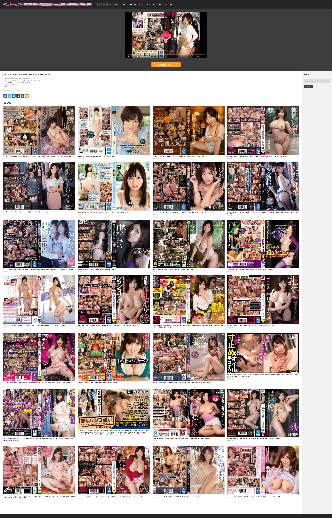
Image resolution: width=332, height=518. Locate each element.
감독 (160, 4)
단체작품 (8, 90)
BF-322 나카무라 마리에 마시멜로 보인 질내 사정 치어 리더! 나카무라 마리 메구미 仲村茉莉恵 (251, 269)
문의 (165, 4)
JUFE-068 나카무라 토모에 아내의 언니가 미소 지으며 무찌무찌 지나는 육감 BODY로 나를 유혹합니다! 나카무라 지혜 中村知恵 (110, 496)
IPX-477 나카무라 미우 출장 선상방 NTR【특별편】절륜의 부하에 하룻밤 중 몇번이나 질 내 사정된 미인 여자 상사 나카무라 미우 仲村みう (38, 269)
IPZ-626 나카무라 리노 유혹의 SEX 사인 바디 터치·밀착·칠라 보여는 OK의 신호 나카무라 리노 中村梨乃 (179, 156)
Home (124, 4)
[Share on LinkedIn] (14, 96)
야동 (171, 4)
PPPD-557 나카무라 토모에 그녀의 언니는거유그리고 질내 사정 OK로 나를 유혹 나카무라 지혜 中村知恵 (253, 496)
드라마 (11, 90)
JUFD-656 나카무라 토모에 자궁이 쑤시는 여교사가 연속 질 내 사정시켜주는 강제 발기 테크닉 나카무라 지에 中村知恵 (257, 156)
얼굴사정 (19, 90)
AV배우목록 (133, 4)
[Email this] (27, 96)
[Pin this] (22, 96)
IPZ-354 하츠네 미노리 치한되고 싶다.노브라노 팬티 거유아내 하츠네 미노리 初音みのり (25, 212)
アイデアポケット (12, 84)
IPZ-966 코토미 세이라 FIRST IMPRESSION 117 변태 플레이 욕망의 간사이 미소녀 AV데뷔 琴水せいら (104, 212)
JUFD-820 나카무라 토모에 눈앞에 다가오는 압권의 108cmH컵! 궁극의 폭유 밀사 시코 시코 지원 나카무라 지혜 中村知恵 (108, 325)
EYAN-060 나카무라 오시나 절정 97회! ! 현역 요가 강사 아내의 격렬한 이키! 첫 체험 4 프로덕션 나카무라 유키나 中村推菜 (34, 325)
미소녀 (15, 90)
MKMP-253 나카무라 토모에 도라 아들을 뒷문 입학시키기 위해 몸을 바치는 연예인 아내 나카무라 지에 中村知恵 (181, 438)
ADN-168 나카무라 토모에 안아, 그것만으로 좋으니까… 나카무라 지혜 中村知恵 (173, 269)
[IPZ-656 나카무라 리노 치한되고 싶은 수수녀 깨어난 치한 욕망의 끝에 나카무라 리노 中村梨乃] (39, 130)
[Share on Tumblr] (18, 96)
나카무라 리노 (17, 82)
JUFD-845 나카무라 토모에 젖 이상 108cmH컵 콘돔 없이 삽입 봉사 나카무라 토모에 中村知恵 (250, 325)
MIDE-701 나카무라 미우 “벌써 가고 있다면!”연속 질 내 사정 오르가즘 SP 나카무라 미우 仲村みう (177, 496)
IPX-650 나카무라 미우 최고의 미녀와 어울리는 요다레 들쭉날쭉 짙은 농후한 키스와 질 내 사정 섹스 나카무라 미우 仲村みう (184, 212)
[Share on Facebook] (5, 96)
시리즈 (147, 4)
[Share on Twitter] (9, 96)
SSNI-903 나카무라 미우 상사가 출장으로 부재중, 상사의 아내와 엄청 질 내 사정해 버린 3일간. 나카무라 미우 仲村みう (183, 382)
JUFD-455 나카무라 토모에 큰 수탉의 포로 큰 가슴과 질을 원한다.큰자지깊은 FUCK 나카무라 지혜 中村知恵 (254, 438)
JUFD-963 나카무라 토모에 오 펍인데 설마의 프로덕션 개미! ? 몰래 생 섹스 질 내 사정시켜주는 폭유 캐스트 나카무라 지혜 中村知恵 (36, 382)
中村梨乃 (10, 82)
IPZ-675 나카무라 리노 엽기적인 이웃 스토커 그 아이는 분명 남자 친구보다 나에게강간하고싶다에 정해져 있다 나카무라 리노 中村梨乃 (37, 156)
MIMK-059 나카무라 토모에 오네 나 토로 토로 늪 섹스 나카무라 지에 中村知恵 (97, 382)
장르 (154, 4)
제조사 (141, 4)
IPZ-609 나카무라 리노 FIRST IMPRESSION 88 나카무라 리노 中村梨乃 (96, 156)
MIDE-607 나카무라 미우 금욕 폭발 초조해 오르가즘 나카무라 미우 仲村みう (97, 269)
